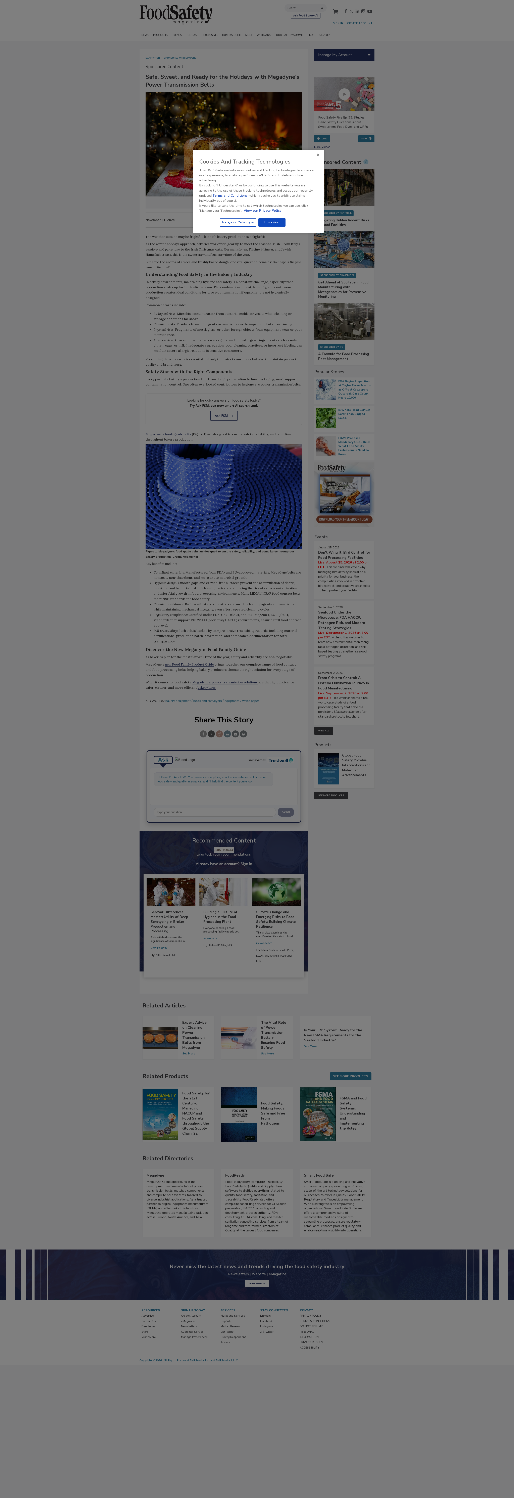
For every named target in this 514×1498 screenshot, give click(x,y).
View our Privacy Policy (262, 210)
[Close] (318, 154)
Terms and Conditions (230, 195)
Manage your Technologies (238, 222)
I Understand (271, 222)
